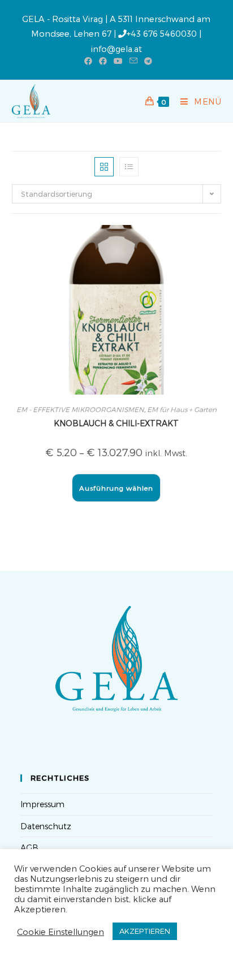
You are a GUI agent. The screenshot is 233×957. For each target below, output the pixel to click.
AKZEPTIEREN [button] (144, 931)
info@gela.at (116, 49)
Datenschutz (45, 826)
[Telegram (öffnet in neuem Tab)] (146, 61)
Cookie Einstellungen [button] (60, 931)
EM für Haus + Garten (182, 409)
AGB (29, 847)
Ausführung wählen (116, 488)
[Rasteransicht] (104, 166)
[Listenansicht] (129, 166)
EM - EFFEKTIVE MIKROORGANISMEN (80, 409)
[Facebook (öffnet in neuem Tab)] (88, 61)
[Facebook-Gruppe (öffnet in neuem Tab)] (103, 61)
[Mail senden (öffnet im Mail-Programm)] (133, 61)
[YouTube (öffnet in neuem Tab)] (118, 61)
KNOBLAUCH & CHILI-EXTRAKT (116, 423)
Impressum (42, 804)
